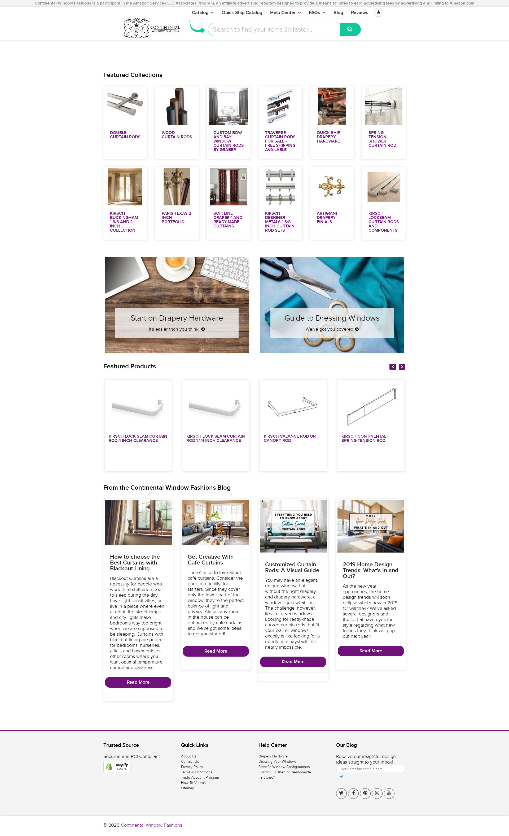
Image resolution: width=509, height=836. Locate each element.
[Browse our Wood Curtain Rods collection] (177, 106)
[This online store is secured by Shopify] (116, 766)
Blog (338, 12)
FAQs (314, 12)
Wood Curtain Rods (177, 135)
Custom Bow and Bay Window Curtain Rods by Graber (228, 141)
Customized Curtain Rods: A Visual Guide (292, 568)
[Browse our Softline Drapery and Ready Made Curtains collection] (228, 186)
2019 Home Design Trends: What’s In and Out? (370, 570)
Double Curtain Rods (125, 135)
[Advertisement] (254, 52)
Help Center (283, 12)
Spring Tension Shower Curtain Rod (382, 139)
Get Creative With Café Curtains (211, 560)
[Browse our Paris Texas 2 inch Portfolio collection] (177, 186)
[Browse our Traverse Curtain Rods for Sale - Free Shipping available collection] (280, 106)
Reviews (359, 12)
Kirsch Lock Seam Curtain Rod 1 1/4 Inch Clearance (178, 438)
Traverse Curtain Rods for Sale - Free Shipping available (280, 141)
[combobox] (274, 29)
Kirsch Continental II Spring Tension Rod (328, 438)
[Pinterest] (365, 793)
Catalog (200, 12)
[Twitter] (341, 793)
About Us (188, 756)
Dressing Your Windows (277, 761)
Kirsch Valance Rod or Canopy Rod (253, 438)
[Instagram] (377, 793)
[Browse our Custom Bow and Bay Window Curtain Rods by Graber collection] (228, 106)
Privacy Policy (192, 767)
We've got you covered (329, 329)
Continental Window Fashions (151, 825)
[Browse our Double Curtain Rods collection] (125, 106)
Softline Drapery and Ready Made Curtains (227, 219)
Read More (138, 682)
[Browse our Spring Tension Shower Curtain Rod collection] (383, 106)
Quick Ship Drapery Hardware (328, 137)
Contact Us (190, 761)
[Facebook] (353, 793)
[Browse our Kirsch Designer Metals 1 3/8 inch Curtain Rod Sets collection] (280, 186)
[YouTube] (389, 793)
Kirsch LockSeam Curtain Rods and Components (383, 221)
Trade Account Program (200, 777)
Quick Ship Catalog (242, 12)
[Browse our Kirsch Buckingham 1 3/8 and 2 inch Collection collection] (125, 186)
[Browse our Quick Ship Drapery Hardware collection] (332, 106)
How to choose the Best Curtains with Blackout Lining (135, 563)
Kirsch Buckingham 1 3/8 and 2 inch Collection (124, 221)
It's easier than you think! (174, 329)
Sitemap (187, 788)
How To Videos (193, 783)
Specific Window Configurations (284, 767)
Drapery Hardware (273, 756)
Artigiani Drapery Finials (327, 217)
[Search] (350, 29)
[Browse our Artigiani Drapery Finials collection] (332, 186)
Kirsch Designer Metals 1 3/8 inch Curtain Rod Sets (280, 221)
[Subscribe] (341, 776)
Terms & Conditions (196, 772)
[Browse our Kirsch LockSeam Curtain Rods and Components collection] (383, 186)
